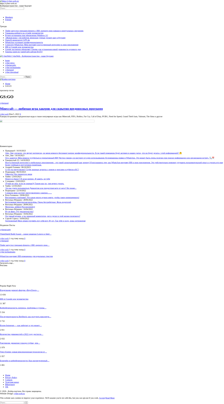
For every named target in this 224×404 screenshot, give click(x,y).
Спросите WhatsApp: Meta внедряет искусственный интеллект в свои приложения (41, 45)
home (7, 60)
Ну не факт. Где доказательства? (19, 211)
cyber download (11, 72)
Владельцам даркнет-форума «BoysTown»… (19, 290)
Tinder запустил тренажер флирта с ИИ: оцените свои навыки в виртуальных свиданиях (44, 31)
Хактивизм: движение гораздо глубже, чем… (20, 343)
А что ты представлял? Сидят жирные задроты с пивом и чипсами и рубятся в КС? (42, 169)
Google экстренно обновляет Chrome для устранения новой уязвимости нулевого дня (43, 49)
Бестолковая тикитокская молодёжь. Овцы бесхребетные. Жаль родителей (38, 202)
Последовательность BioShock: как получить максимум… (25, 317)
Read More (110, 398)
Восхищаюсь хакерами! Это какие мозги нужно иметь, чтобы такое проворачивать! (42, 197)
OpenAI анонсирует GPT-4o (17, 40)
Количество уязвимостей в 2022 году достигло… (21, 334)
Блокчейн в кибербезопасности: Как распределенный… (24, 361)
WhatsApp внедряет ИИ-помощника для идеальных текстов (26, 256)
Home (7, 375)
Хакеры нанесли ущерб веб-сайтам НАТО (24, 52)
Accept (102, 398)
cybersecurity (10, 65)
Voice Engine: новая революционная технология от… (23, 352)
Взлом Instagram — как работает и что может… (21, 325)
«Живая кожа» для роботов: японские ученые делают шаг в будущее (35, 38)
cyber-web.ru (19, 393)
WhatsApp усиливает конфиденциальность (24, 42)
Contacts (8, 380)
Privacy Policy (11, 377)
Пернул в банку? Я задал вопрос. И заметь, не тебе (27, 179)
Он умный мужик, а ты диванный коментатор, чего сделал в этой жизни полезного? (42, 216)
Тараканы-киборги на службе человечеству (24, 33)
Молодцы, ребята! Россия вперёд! (20, 207)
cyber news (10, 63)
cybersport (9, 70)
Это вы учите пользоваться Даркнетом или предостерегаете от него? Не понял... (40, 188)
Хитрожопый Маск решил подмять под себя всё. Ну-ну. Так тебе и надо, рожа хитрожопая (45, 221)
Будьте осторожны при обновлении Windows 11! (26, 35)
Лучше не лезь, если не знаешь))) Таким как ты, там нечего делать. (34, 183)
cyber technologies (12, 67)
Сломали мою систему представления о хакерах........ (28, 193)
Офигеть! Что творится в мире (18, 174)
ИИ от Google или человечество (19, 47)
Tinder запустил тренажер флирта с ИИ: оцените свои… (25, 245)
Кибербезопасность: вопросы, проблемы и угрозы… (23, 308)
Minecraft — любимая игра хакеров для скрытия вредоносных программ (51, 108)
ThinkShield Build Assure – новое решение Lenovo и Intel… (25, 234)
